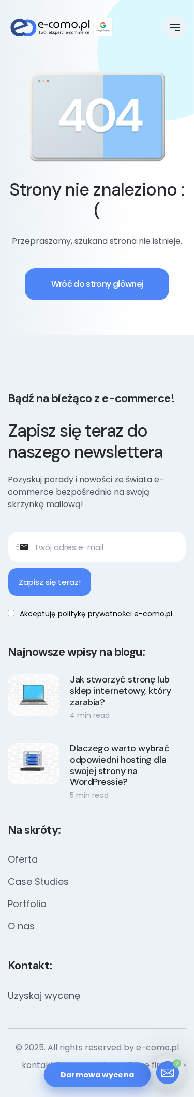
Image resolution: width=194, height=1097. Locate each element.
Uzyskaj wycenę (44, 995)
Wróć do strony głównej (97, 284)
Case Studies (38, 881)
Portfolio (27, 903)
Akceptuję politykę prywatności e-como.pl (96, 614)
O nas (21, 926)
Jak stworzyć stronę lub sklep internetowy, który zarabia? (120, 691)
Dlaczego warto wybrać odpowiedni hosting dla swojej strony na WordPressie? (120, 765)
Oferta (23, 859)
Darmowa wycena (97, 1074)
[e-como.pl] (61, 27)
